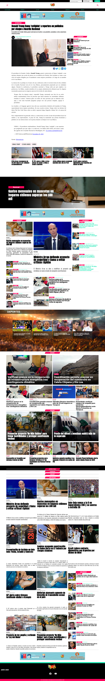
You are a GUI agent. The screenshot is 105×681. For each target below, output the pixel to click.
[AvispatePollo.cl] (7, 6)
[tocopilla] (9, 288)
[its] (75, 246)
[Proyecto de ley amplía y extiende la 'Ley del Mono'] (75, 257)
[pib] (9, 304)
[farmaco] (75, 235)
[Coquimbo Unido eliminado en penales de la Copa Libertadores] (9, 264)
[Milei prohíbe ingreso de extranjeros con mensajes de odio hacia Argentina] (70, 48)
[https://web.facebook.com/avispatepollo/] (50, 674)
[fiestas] (9, 296)
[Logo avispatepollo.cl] (52, 6)
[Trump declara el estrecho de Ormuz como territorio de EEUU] (72, 635)
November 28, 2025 (38, 134)
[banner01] (52, 19)
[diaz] (9, 272)
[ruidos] (75, 268)
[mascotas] (19, 236)
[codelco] (52, 541)
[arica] (75, 225)
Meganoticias (20, 139)
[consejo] (72, 645)
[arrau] (21, 498)
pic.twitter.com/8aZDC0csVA (54, 130)
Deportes (17, 321)
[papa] (70, 42)
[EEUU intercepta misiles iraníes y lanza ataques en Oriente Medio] (70, 55)
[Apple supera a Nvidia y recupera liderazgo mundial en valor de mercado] (70, 62)
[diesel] (9, 280)
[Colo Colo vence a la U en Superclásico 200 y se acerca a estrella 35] (83, 497)
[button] (16, 144)
